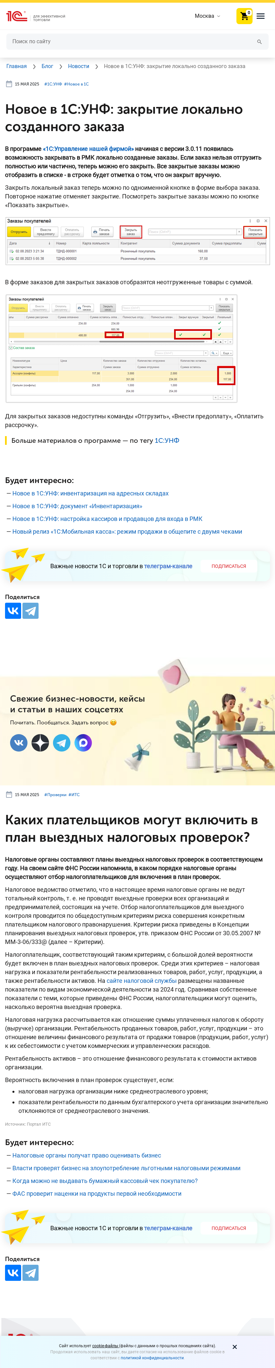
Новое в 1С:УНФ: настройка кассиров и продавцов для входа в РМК (107, 518)
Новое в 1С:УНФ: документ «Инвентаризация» (77, 506)
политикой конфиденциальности (152, 1358)
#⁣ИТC (74, 794)
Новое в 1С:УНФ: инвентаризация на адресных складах (90, 493)
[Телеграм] (61, 743)
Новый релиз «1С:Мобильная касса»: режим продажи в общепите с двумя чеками (127, 531)
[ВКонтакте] (13, 611)
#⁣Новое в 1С (76, 84)
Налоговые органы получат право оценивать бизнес (86, 1155)
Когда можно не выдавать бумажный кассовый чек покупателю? (105, 1180)
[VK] (19, 743)
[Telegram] (30, 611)
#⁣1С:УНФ (53, 84)
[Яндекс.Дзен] (40, 743)
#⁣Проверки (55, 794)
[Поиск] (260, 41)
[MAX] (83, 743)
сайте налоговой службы (142, 980)
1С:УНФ (167, 440)
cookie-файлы (105, 1346)
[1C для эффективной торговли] (41, 16)
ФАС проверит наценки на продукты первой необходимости (96, 1193)
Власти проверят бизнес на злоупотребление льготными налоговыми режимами (126, 1168)
